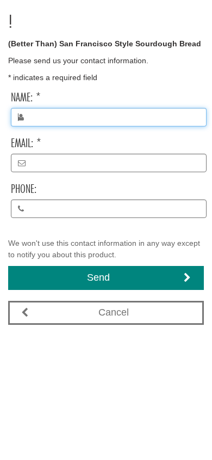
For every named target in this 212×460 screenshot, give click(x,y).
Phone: (23, 188)
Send (98, 277)
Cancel (113, 312)
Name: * (26, 97)
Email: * (26, 142)
